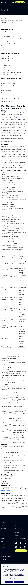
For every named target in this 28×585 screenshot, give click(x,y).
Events (2, 554)
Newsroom (3, 524)
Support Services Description (7, 58)
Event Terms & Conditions (6, 49)
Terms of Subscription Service (7, 56)
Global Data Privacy (5, 81)
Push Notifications (18, 522)
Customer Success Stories (5, 556)
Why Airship (3, 522)
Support (2, 560)
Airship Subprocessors (6, 90)
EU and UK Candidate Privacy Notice (9, 43)
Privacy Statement (5, 34)
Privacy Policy (22, 575)
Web (15, 530)
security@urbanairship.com (17, 117)
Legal (3, 18)
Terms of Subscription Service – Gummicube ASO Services (13, 70)
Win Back (3, 547)
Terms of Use (17, 534)
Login (20, 550)
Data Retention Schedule (6, 65)
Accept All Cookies (19, 582)
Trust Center (17, 532)
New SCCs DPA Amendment (7, 88)
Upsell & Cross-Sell (4, 543)
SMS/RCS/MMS (17, 524)
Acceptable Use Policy (6, 60)
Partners (2, 557)
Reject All (9, 582)
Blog (2, 553)
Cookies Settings (14, 578)
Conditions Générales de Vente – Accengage (11, 72)
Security (16, 535)
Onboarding (3, 541)
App (15, 528)
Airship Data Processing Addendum (8, 83)
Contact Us (3, 532)
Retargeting (3, 544)
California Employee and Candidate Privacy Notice (12, 38)
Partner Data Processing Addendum (9, 85)
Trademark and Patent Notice (7, 101)
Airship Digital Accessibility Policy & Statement (11, 74)
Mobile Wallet (17, 527)
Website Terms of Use (6, 31)
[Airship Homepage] (4, 2)
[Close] (25, 565)
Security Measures (5, 92)
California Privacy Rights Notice (7, 36)
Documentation (4, 559)
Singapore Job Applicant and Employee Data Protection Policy (13, 46)
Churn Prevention (4, 546)
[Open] (26, 2)
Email (16, 525)
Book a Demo (3, 535)
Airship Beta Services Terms (7, 67)
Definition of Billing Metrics (7, 63)
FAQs (2, 525)
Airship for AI (3, 528)
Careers (2, 527)
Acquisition (3, 540)
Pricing (2, 534)
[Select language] (13, 2)
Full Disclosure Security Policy (7, 95)
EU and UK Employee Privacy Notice (9, 41)
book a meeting (20, 2)
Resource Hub (3, 551)
